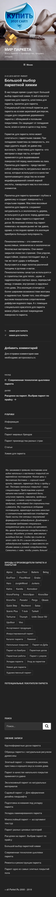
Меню (30, 64)
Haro (8, 583)
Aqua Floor (21, 572)
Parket (24, 76)
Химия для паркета (18, 331)
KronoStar (43, 594)
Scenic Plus (12, 611)
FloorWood (24, 577)
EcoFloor (10, 577)
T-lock (25, 611)
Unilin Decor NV (39, 616)
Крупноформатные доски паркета (23, 745)
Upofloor (10, 622)
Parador (24, 600)
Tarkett (35, 611)
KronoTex (11, 600)
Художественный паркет (18, 672)
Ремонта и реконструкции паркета (23, 862)
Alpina (9, 572)
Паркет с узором (38, 655)
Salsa (37, 605)
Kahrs (9, 588)
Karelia (19, 588)
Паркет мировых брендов (18, 434)
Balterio (35, 572)
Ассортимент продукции (18, 627)
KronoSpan (28, 594)
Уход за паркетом (36, 661)
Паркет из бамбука (16, 650)
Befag (46, 572)
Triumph (23, 616)
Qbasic (45, 600)
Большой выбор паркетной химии (23, 846)
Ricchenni (26, 605)
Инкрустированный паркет (19, 633)
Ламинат (31, 639)
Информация (12, 421)
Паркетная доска (38, 650)
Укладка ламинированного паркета (23, 813)
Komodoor (32, 588)
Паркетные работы (16, 655)
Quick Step (11, 605)
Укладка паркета (14, 661)
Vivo (21, 622)
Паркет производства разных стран (24, 440)
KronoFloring (12, 594)
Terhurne (10, 616)
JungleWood (21, 583)
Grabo (37, 577)
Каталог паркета (14, 639)
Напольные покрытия (17, 644)
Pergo (35, 600)
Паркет (8, 428)
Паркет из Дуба (40, 644)
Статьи (8, 447)
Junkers (35, 583)
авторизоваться (26, 357)
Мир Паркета (18, 49)
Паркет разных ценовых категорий (23, 829)
